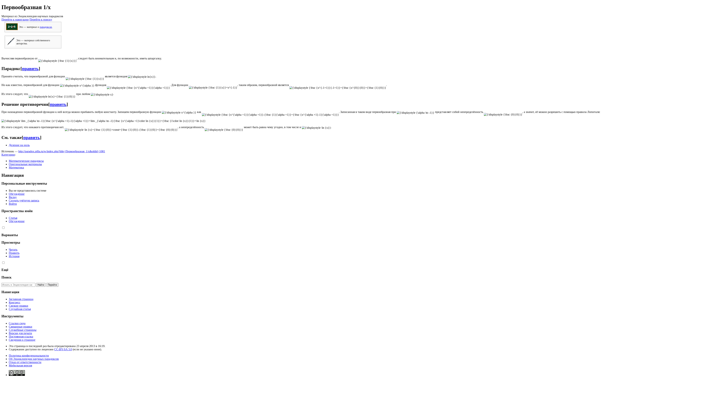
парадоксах (46, 26)
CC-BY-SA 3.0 (63, 349)
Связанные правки (20, 326)
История (14, 256)
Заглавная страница (21, 299)
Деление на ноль (19, 145)
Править (14, 252)
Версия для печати (20, 333)
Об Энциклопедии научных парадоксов (34, 358)
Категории (8, 154)
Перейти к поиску (40, 19)
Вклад (12, 197)
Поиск (6, 277)
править (30, 68)
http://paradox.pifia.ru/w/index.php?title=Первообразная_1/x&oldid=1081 (61, 151)
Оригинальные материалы (25, 164)
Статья (13, 217)
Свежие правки (18, 305)
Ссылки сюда (17, 323)
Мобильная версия (20, 365)
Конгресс (14, 302)
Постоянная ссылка (21, 336)
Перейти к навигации (15, 19)
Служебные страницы (22, 329)
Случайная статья (20, 309)
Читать (13, 249)
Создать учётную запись (24, 200)
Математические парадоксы (26, 160)
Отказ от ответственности (25, 362)
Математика (16, 167)
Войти (13, 203)
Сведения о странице (22, 339)
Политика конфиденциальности (29, 355)
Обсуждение (17, 193)
